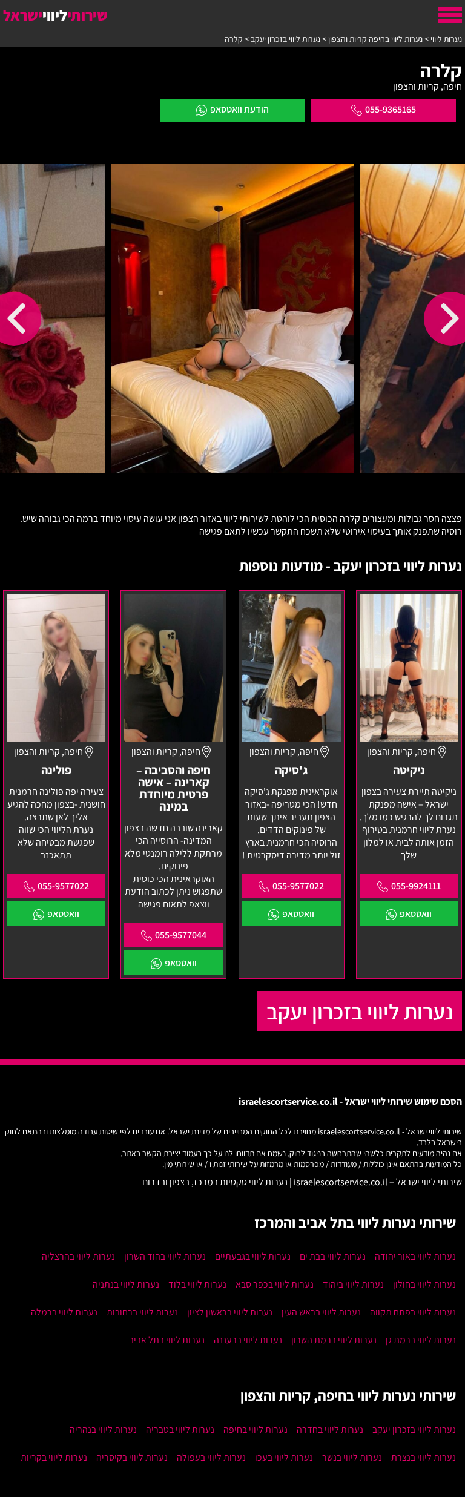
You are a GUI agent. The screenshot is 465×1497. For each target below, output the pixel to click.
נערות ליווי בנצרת (423, 1457)
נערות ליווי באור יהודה (415, 1256)
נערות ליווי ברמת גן (421, 1340)
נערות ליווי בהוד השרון (165, 1256)
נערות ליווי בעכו (284, 1457)
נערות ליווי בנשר (352, 1457)
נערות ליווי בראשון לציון (229, 1312)
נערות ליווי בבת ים (333, 1256)
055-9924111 (416, 886)
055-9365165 (390, 109)
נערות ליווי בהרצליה (78, 1256)
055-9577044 (180, 935)
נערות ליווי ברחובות (142, 1312)
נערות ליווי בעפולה (211, 1457)
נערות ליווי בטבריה (180, 1429)
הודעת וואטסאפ (239, 109)
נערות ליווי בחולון (424, 1284)
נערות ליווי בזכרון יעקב (359, 1011)
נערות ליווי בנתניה (126, 1284)
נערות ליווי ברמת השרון (334, 1340)
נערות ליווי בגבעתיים (253, 1256)
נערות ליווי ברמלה (64, 1312)
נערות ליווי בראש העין (321, 1312)
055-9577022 (298, 886)
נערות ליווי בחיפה (255, 1429)
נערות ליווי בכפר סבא (275, 1284)
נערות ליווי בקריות (54, 1457)
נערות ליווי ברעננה (248, 1340)
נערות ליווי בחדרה (330, 1429)
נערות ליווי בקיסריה (132, 1457)
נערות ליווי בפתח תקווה (413, 1312)
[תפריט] (450, 15)
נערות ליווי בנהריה (103, 1429)
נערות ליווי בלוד (197, 1284)
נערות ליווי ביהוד (353, 1284)
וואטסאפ (416, 913)
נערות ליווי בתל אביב (167, 1340)
